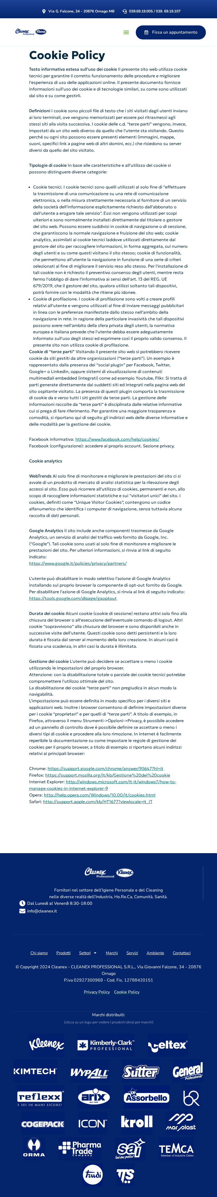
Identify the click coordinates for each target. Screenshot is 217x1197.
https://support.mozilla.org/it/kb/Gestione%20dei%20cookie (107, 775)
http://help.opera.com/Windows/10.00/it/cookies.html (99, 795)
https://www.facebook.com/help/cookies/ (117, 439)
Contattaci (182, 953)
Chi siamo (39, 953)
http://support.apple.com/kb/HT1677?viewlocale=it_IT (97, 801)
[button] (126, 32)
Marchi (112, 953)
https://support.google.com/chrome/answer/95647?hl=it (105, 768)
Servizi (132, 953)
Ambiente (155, 953)
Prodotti (63, 953)
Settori (85, 953)
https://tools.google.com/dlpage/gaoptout (73, 598)
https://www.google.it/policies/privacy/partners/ (78, 563)
